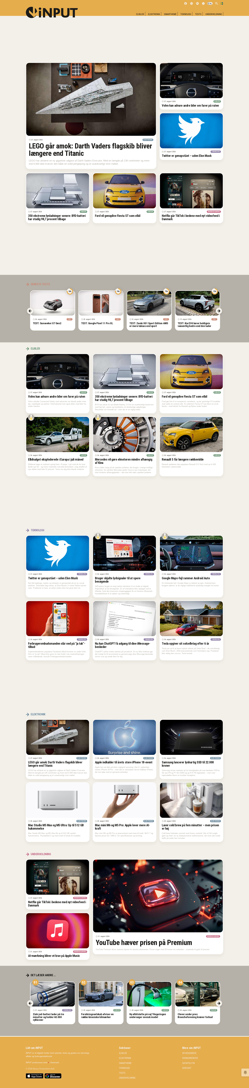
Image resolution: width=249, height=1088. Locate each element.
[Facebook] (185, 3)
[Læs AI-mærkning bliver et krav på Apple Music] (57, 931)
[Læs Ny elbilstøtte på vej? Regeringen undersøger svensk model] (149, 994)
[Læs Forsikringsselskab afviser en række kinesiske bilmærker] (101, 994)
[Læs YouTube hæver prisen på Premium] (158, 896)
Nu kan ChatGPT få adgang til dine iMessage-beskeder (122, 645)
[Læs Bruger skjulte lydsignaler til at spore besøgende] (124, 553)
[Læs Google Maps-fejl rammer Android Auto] (191, 553)
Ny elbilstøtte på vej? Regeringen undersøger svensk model (147, 1016)
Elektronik (154, 14)
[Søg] (216, 3)
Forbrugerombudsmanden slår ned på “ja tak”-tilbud (56, 645)
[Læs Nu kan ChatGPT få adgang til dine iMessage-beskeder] (124, 619)
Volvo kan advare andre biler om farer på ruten (190, 105)
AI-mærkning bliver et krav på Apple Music (54, 956)
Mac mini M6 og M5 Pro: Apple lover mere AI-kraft (122, 826)
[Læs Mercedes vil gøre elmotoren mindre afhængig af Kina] (124, 434)
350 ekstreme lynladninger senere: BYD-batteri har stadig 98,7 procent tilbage (57, 217)
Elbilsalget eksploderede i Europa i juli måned (55, 459)
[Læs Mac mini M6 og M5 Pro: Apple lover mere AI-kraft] (124, 800)
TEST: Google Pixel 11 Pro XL (97, 323)
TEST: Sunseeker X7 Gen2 (47, 323)
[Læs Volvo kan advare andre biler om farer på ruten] (191, 80)
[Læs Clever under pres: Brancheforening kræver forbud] (197, 994)
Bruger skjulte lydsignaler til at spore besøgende (117, 579)
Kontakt (186, 1068)
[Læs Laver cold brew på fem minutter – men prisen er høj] (191, 800)
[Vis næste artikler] (219, 1003)
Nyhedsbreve (189, 1053)
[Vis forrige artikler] (30, 1003)
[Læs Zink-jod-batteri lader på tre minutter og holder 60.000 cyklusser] (52, 994)
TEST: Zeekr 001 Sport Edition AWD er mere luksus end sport (148, 325)
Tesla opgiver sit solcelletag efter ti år (185, 643)
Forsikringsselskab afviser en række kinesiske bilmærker (97, 1016)
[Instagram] (191, 3)
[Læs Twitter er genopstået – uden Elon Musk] (191, 131)
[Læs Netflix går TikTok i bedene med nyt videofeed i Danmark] (191, 191)
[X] (203, 3)
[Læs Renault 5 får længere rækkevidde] (191, 434)
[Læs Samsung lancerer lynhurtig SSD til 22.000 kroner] (191, 737)
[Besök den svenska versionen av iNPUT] (222, 3)
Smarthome (170, 14)
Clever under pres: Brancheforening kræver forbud (195, 1016)
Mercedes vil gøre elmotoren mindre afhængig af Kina (123, 461)
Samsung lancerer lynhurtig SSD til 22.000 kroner (188, 763)
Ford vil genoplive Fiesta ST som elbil (117, 216)
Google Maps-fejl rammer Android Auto (186, 578)
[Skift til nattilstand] (210, 3)
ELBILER (140, 14)
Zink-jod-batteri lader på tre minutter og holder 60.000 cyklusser (48, 1017)
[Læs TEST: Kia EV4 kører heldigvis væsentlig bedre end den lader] (197, 303)
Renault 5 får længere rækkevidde (183, 459)
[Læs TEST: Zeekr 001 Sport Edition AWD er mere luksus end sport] (149, 303)
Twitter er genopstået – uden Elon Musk (186, 156)
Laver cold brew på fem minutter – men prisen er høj (190, 826)
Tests (198, 14)
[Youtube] (197, 3)
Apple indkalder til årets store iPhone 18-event (123, 762)
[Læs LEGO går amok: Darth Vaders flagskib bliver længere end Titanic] (91, 99)
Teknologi (185, 14)
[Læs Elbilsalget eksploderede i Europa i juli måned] (57, 434)
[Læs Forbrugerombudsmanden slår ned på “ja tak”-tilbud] (57, 619)
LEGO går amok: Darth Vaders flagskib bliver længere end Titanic (90, 150)
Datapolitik (188, 1063)
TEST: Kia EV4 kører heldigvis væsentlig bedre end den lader (194, 325)
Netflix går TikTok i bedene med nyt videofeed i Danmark (191, 217)
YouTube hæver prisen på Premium (144, 942)
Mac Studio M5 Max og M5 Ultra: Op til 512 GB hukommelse (56, 826)
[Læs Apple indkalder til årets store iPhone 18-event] (124, 737)
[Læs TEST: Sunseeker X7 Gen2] (52, 303)
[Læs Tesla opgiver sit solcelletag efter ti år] (191, 619)
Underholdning (213, 14)
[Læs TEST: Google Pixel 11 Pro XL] (101, 303)
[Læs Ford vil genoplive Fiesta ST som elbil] (124, 191)
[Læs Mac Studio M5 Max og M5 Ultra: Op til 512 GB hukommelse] (57, 800)
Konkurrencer (190, 1058)
